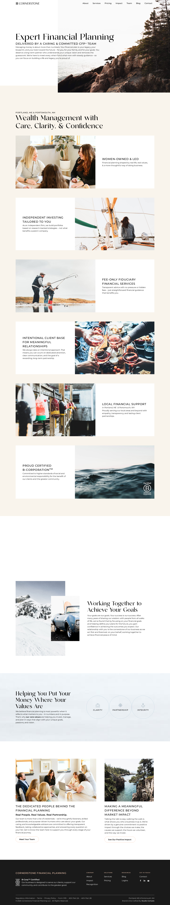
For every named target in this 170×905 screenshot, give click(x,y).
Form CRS (62, 898)
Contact (143, 877)
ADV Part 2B (86, 898)
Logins (125, 880)
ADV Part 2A (74, 898)
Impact (89, 880)
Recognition (92, 884)
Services (108, 877)
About (89, 877)
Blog (124, 877)
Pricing (107, 880)
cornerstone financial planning (41, 873)
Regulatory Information (25, 898)
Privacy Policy (50, 898)
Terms (39, 898)
